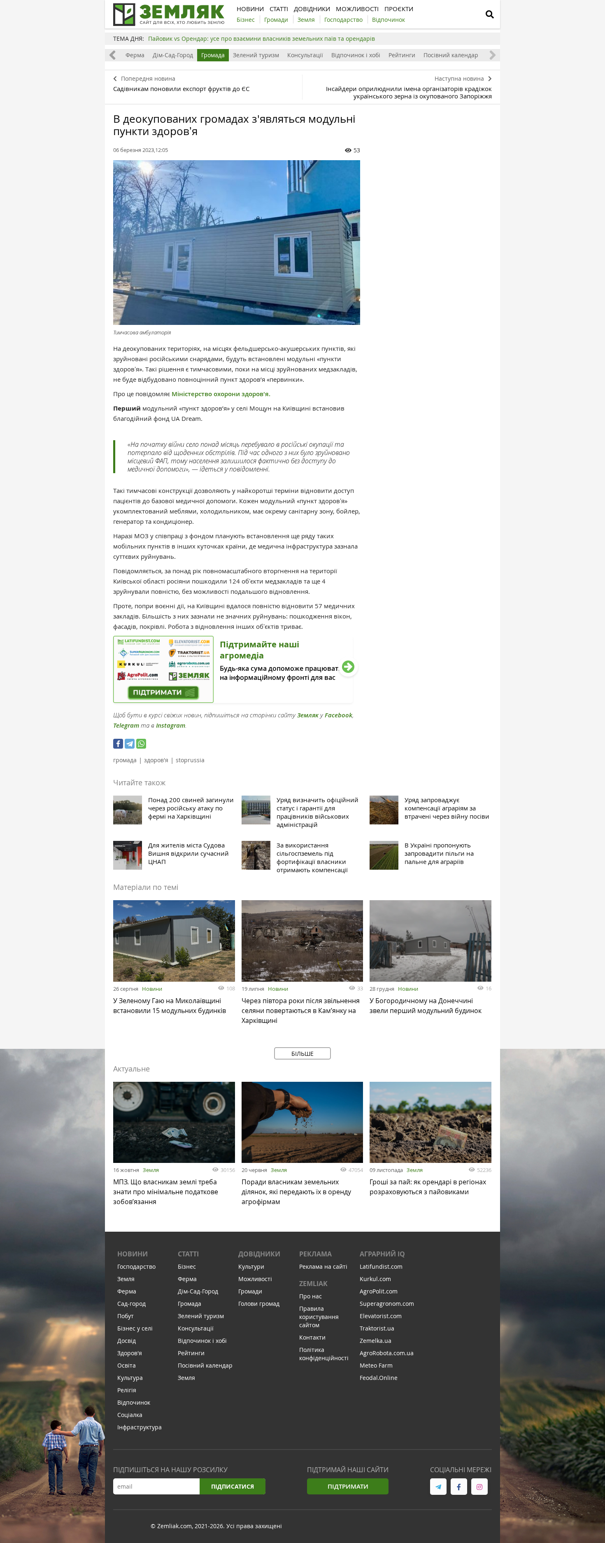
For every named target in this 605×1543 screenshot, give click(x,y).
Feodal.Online (379, 1378)
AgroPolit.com (379, 1291)
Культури (251, 1266)
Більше (302, 1053)
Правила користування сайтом (319, 1317)
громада (125, 760)
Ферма (135, 55)
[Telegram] (130, 744)
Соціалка (129, 1415)
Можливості (255, 1279)
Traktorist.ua (377, 1328)
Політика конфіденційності (324, 1354)
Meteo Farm (376, 1365)
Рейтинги (402, 55)
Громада (213, 55)
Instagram (170, 725)
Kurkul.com (375, 1279)
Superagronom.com (387, 1303)
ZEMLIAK (313, 1283)
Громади (250, 1291)
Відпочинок (133, 1402)
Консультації (305, 55)
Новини (152, 988)
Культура (130, 1378)
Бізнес (187, 1266)
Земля (151, 1170)
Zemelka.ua (375, 1341)
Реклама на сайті (323, 1266)
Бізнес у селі (135, 1328)
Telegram (126, 725)
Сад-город (131, 1303)
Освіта (126, 1365)
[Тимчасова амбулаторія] (236, 242)
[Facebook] (118, 744)
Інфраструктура (139, 1427)
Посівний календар (451, 55)
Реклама (315, 1253)
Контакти (312, 1337)
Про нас (310, 1296)
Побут (125, 1316)
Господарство (136, 1266)
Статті (188, 1253)
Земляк (308, 715)
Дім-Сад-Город (173, 55)
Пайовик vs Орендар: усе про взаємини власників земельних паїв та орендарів (261, 38)
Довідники (259, 1253)
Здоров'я (129, 1353)
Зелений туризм (256, 55)
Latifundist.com (381, 1266)
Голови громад (258, 1303)
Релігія (126, 1390)
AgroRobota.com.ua (387, 1353)
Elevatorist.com (381, 1316)
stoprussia (190, 760)
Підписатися (232, 1486)
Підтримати (348, 1486)
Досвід (126, 1341)
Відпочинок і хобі (355, 55)
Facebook (338, 715)
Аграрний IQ (382, 1253)
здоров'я (156, 760)
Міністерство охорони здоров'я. (221, 394)
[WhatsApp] (141, 744)
